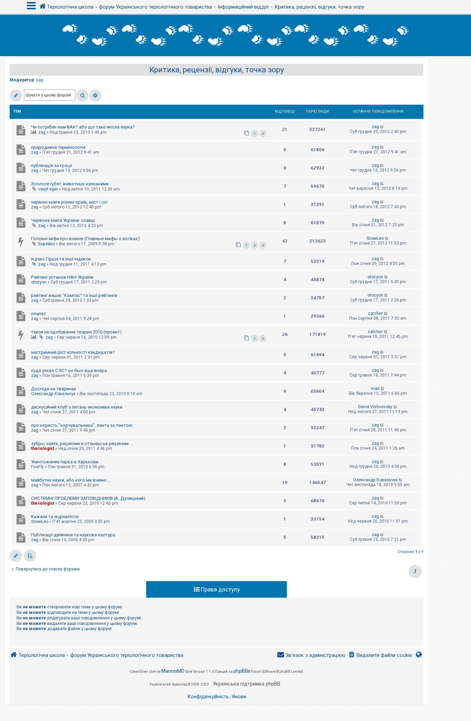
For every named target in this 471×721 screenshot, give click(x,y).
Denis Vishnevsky (375, 406)
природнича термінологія (58, 147)
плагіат (38, 313)
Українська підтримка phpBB (246, 684)
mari (375, 388)
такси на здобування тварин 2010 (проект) (76, 331)
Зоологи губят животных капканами (70, 183)
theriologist (42, 448)
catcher (375, 313)
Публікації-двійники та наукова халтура (73, 534)
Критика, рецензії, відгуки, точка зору (216, 69)
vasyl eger (48, 189)
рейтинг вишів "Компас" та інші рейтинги (74, 295)
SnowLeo (375, 238)
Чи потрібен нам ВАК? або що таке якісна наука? (83, 127)
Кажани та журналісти (55, 516)
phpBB (240, 671)
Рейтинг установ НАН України (62, 277)
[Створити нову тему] (16, 95)
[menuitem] (380, 655)
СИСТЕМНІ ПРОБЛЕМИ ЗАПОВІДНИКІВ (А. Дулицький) (88, 498)
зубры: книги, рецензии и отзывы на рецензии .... (82, 443)
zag (39, 80)
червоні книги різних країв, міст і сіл (69, 202)
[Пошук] (82, 95)
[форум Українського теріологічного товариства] (235, 35)
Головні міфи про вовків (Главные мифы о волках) (85, 238)
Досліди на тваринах (53, 388)
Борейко (46, 243)
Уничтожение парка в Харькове (64, 461)
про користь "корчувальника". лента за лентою (81, 425)
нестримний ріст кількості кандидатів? (73, 352)
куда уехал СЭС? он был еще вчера (69, 370)
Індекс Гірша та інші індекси (61, 258)
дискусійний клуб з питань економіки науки (76, 407)
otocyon (39, 282)
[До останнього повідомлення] (382, 126)
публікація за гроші (51, 165)
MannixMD (172, 671)
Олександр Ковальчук (53, 393)
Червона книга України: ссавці (63, 220)
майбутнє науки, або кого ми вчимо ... (71, 480)
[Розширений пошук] (95, 95)
